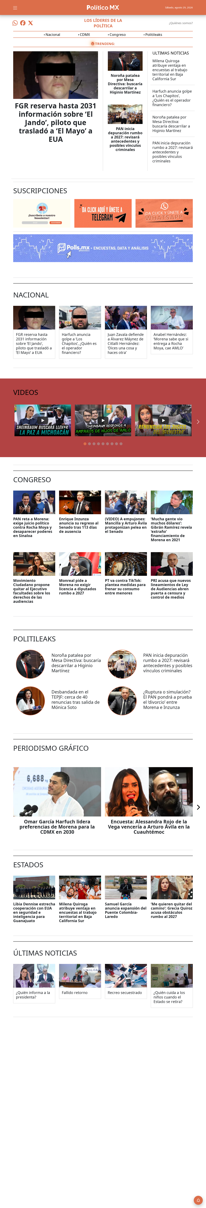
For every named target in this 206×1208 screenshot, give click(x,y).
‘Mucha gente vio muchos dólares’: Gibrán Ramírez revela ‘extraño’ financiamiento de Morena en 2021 (171, 529)
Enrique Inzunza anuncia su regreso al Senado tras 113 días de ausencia (78, 525)
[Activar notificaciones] (198, 1200)
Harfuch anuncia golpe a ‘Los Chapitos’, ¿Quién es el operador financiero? (172, 98)
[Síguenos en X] (30, 23)
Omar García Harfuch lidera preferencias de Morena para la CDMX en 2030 (57, 826)
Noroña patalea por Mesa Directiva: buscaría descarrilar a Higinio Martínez (125, 84)
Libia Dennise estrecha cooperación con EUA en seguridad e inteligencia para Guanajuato (34, 912)
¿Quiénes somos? (181, 23)
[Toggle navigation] (15, 7)
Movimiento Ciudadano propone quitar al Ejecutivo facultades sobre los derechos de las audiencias (31, 591)
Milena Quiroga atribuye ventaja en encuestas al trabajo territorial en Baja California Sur (169, 69)
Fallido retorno (75, 992)
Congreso (118, 34)
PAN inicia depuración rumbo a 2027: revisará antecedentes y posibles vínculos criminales (125, 139)
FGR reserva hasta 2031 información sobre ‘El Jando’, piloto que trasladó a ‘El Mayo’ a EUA (55, 122)
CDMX (85, 34)
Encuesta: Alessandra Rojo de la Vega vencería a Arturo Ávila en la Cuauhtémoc (149, 826)
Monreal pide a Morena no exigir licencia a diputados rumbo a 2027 (77, 587)
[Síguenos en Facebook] (23, 23)
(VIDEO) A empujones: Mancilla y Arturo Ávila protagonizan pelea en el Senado (126, 525)
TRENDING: (105, 43)
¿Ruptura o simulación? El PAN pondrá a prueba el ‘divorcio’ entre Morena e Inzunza (167, 699)
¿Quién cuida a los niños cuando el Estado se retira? (169, 997)
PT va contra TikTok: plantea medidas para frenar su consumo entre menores (125, 587)
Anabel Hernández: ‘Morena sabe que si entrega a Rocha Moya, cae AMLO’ (171, 341)
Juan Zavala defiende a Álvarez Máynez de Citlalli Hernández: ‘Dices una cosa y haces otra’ (126, 343)
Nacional (53, 34)
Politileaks (153, 34)
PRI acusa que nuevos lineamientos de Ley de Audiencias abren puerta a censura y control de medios (171, 589)
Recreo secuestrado (125, 992)
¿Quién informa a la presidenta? (33, 995)
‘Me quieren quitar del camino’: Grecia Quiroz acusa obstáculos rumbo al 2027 (171, 910)
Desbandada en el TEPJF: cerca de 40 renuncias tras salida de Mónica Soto (76, 699)
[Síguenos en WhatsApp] (15, 23)
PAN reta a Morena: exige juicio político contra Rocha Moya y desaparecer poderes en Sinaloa (32, 527)
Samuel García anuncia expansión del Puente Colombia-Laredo (125, 910)
